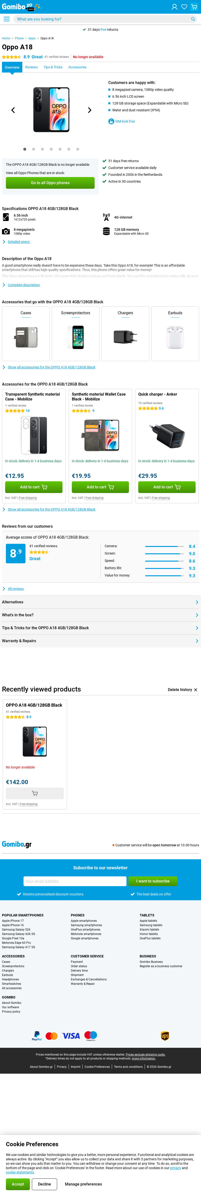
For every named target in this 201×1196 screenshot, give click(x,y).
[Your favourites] (184, 7)
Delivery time (79, 970)
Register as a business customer (161, 966)
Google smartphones (85, 938)
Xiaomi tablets (149, 929)
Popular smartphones (23, 915)
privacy (175, 1168)
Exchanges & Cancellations (89, 979)
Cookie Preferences (97, 1067)
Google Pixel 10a (13, 938)
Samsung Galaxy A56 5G (18, 934)
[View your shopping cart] (194, 7)
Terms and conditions (128, 1067)
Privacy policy (11, 1011)
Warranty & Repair (83, 984)
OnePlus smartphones (85, 929)
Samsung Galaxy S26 (16, 929)
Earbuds (7, 975)
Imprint (75, 1067)
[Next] (89, 110)
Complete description (24, 285)
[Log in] (174, 7)
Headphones (10, 979)
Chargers (8, 970)
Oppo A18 (47, 38)
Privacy (62, 1067)
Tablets (147, 915)
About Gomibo (11, 1003)
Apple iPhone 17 (13, 921)
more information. (144, 1058)
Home (6, 38)
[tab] (24, 149)
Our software (10, 1007)
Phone (19, 38)
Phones (78, 915)
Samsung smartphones (86, 925)
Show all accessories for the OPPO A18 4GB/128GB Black (51, 367)
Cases (6, 962)
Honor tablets (149, 934)
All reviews (16, 589)
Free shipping (28, 498)
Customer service (87, 956)
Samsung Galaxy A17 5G (18, 947)
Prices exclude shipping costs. (145, 1054)
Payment (77, 962)
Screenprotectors (13, 966)
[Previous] (13, 110)
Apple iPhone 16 (13, 925)
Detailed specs (19, 242)
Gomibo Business (151, 962)
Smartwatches (11, 984)
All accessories (12, 988)
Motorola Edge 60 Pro (16, 942)
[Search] (193, 19)
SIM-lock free (125, 121)
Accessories (13, 956)
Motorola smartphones (86, 934)
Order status (79, 966)
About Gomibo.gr (41, 1067)
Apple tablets (148, 921)
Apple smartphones (84, 921)
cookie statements (20, 1172)
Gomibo (8, 997)
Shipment (77, 975)
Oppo (32, 38)
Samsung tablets (151, 925)
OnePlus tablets (150, 938)
